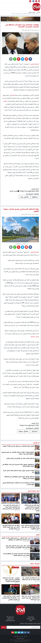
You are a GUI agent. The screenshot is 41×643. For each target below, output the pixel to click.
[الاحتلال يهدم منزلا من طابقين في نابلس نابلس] (37, 572)
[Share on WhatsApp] (14, 59)
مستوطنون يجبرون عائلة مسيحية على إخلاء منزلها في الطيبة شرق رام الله (18, 578)
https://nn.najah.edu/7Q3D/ (29, 425)
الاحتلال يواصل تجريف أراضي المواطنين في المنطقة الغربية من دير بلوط (19, 590)
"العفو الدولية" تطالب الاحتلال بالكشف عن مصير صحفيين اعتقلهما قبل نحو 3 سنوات (17, 566)
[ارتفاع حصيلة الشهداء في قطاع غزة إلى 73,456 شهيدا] (37, 560)
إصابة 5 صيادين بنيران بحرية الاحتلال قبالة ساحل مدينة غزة (18, 584)
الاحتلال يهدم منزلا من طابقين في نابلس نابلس (20, 571)
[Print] (10, 59)
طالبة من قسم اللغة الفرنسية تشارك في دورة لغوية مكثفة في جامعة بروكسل (11, 639)
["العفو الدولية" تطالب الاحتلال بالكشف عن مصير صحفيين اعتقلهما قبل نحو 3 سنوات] (37, 566)
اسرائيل (34, 431)
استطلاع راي (10, 542)
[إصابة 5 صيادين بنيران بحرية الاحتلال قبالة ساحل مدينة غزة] (37, 585)
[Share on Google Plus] (26, 59)
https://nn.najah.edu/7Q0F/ (29, 536)
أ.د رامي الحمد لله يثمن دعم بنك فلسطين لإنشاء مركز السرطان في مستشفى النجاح (11, 619)
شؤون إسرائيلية (32, 12)
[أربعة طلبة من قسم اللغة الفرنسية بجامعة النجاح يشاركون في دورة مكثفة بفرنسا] (30, 611)
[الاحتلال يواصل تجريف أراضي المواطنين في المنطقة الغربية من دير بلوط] (37, 591)
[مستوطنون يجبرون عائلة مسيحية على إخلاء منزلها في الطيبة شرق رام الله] (37, 578)
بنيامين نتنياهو (25, 542)
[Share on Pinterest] (18, 59)
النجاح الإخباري (36, 7)
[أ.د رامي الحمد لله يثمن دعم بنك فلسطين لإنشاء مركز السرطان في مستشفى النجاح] (10, 611)
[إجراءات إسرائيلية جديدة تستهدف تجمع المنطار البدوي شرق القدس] (37, 597)
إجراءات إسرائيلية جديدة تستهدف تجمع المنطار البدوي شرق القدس (18, 596)
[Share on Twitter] (22, 59)
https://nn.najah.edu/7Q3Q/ (29, 191)
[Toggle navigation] (30, 1)
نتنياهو (34, 197)
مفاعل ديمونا (23, 431)
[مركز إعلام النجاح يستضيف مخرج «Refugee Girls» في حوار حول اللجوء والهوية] (30, 631)
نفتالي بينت (24, 197)
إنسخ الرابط (14, 191)
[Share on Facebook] (30, 59)
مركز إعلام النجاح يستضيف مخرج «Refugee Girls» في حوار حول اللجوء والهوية (30, 639)
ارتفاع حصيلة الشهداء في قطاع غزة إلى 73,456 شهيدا (18, 559)
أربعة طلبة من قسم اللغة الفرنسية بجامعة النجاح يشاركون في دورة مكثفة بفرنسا (32, 620)
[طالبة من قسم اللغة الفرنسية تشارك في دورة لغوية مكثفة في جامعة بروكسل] (10, 631)
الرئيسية (38, 12)
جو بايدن (35, 542)
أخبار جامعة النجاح (34, 604)
